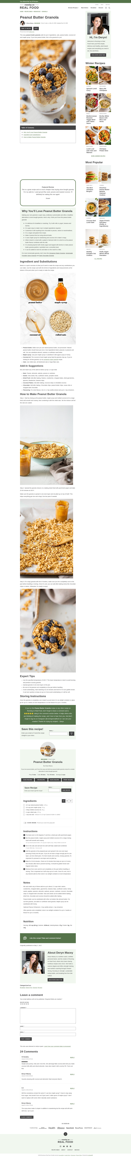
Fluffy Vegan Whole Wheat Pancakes (104, 253)
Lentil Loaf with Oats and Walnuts (91, 150)
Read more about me (98, 55)
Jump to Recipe (26, 28)
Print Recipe (68, 779)
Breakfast (93, 7)
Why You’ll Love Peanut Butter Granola (35, 132)
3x (70, 801)
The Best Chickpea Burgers (89, 189)
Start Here (108, 4)
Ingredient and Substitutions (32, 135)
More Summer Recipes (98, 156)
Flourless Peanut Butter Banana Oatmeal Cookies (104, 191)
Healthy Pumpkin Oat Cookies (91, 253)
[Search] (109, 7)
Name (22, 1026)
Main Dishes (84, 7)
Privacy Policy (79, 1155)
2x (67, 801)
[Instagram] (60, 1146)
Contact (96, 4)
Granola (45, 11)
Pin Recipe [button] (41, 779)
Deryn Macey (30, 23)
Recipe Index (29, 11)
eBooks (77, 1149)
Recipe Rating (24, 1002)
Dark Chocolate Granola (46, 255)
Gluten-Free (29, 987)
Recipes (40, 987)
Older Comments (26, 1117)
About (102, 4)
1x (63, 801)
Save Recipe (27, 779)
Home (21, 11)
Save (72, 733)
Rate (36, 28)
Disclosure (73, 1155)
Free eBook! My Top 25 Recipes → (30, 1)
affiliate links (31, 31)
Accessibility (61, 1155)
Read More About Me (55, 979)
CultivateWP (90, 1155)
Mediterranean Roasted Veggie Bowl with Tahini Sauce (91, 119)
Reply (72, 1057)
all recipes (98, 258)
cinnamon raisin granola (51, 359)
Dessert (101, 7)
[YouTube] (64, 1146)
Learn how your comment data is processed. (57, 1046)
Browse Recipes (73, 7)
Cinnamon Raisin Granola (57, 253)
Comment (23, 1007)
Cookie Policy (67, 1155)
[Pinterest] (70, 1146)
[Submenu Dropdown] (78, 7)
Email (51, 730)
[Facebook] (67, 1146)
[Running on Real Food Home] (29, 6)
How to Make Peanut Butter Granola (34, 137)
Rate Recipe (54, 779)
